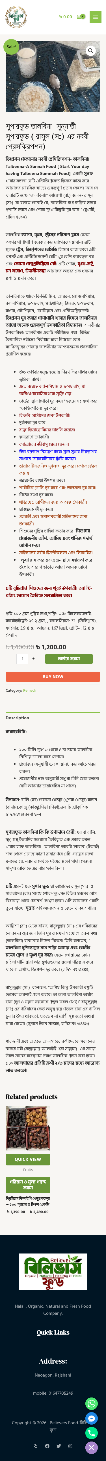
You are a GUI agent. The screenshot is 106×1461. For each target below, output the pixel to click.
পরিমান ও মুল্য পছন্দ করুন (28, 1185)
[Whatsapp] (91, 1403)
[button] (91, 51)
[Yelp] (35, 1446)
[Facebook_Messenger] (91, 1418)
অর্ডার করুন (69, 659)
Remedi (29, 690)
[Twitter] (59, 1446)
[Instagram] (70, 1446)
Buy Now (53, 676)
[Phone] (91, 1433)
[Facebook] (47, 1446)
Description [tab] (17, 718)
